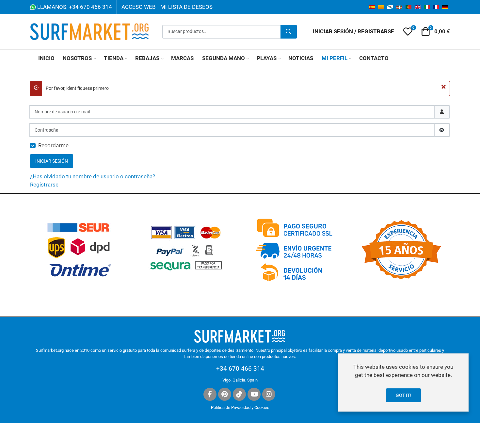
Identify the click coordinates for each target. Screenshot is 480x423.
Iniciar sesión (51, 161)
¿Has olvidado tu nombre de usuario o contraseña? (92, 176)
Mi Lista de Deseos (186, 7)
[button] (408, 31)
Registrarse (44, 184)
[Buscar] (288, 32)
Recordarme (53, 145)
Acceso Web (138, 7)
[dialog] (403, 382)
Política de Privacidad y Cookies (240, 407)
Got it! (403, 395)
